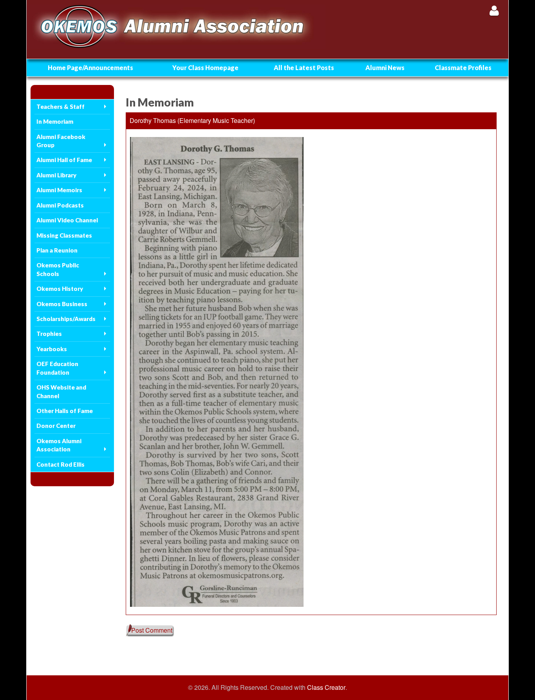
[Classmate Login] (494, 10)
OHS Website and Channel (61, 391)
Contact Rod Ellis (60, 464)
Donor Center (56, 425)
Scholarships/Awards (66, 318)
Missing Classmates (64, 235)
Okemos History (59, 288)
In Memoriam (54, 121)
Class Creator (326, 687)
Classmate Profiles (463, 67)
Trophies (49, 333)
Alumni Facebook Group (60, 140)
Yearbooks (51, 348)
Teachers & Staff (60, 106)
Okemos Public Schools (57, 269)
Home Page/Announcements (90, 67)
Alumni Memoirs (59, 189)
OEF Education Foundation (57, 367)
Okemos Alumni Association (58, 445)
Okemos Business (61, 303)
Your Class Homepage (205, 67)
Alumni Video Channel (67, 220)
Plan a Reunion (57, 250)
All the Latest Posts (304, 67)
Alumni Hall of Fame (64, 159)
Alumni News (385, 67)
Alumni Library (56, 175)
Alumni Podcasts (60, 205)
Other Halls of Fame (64, 410)
